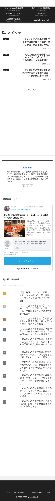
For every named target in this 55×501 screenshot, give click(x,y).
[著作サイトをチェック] (23, 186)
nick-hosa (28, 168)
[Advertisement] (27, 118)
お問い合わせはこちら (40, 492)
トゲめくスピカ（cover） (16, 285)
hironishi (4, 285)
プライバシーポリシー (14, 492)
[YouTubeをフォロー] (31, 186)
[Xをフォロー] (27, 186)
